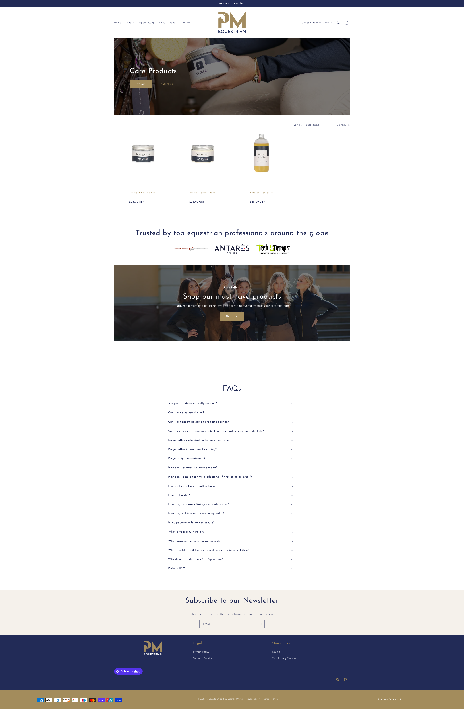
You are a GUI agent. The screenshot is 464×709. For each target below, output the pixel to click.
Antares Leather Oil (261, 193)
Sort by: (298, 124)
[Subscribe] (260, 624)
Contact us (166, 83)
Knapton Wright (235, 699)
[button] (129, 22)
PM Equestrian (212, 699)
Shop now (232, 316)
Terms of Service (202, 658)
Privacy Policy (201, 651)
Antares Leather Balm (202, 193)
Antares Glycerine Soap (143, 193)
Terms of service (270, 699)
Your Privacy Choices (284, 658)
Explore (141, 83)
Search (276, 651)
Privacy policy (253, 699)
